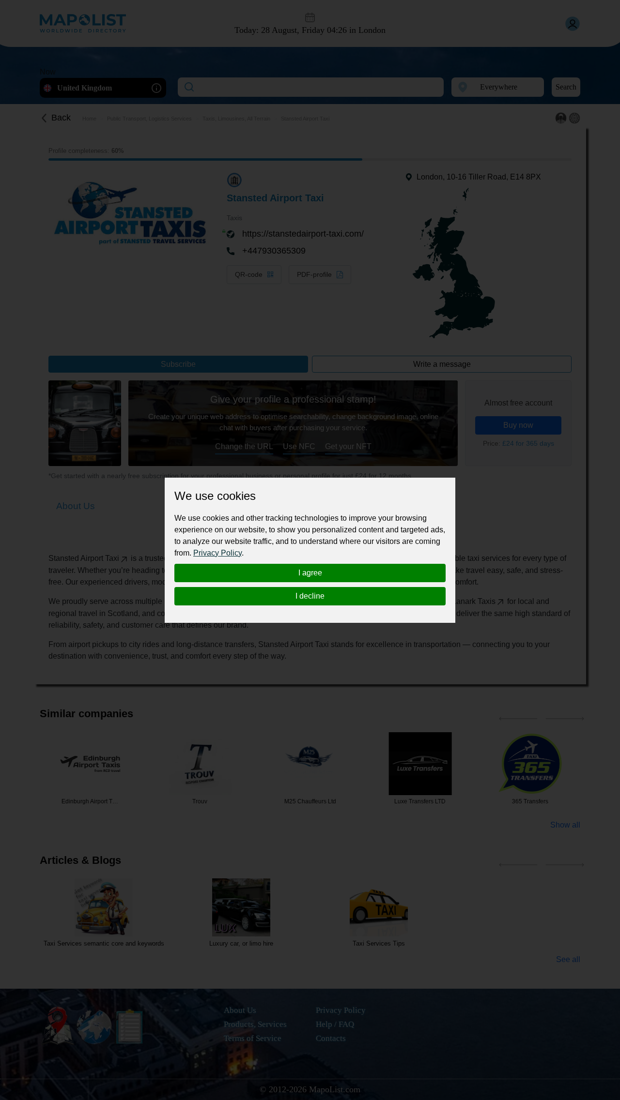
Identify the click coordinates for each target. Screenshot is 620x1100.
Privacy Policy (217, 553)
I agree (310, 573)
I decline (310, 596)
